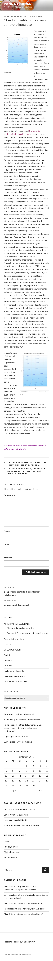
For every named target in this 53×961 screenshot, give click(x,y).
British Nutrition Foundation (16, 815)
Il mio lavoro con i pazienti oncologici (19, 714)
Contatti (7, 655)
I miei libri (8, 666)
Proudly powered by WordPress (17, 955)
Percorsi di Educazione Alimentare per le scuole (27, 633)
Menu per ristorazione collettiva (20, 628)
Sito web (8, 558)
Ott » (40, 791)
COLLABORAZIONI (12, 650)
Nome (7, 531)
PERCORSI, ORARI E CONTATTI (18, 682)
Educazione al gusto (19, 469)
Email (6, 544)
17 (40, 776)
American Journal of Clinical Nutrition (19, 809)
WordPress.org (10, 857)
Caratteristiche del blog (14, 639)
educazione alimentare (20, 462)
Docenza (8, 660)
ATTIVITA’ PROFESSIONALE (17, 624)
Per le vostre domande (14, 671)
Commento (9, 495)
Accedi (7, 841)
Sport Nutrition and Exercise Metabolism (21, 825)
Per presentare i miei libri (14, 676)
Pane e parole (18, 4)
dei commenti (12, 852)
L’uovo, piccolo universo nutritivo (18, 742)
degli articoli (11, 847)
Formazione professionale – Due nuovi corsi (22, 719)
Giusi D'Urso (35, 16)
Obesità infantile (17, 473)
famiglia (27, 471)
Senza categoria (30, 465)
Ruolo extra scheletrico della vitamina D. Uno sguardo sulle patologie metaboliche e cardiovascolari (23, 728)
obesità (37, 471)
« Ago (13, 791)
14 (20, 776)
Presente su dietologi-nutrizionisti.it (19, 942)
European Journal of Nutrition (16, 820)
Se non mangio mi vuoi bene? (30, 903)
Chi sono (7, 644)
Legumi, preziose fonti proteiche (18, 736)
